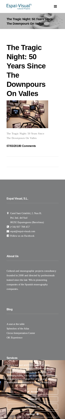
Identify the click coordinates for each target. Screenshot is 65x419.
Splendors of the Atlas (18, 328)
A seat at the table (16, 324)
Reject (31, 399)
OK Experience (15, 337)
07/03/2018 (13, 145)
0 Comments (28, 145)
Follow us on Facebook (22, 235)
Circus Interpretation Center (21, 333)
